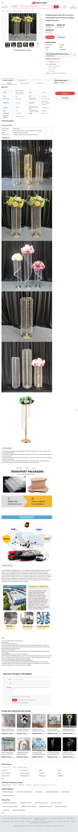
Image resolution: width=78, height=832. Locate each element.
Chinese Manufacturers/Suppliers (25, 818)
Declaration (54, 826)
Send (14, 700)
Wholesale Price (46, 818)
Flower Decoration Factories (41, 802)
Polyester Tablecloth (25, 773)
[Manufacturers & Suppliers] (39, 2)
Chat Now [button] (62, 37)
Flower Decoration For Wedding (10, 806)
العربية (56, 821)
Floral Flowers (6, 810)
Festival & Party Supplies (18, 11)
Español (17, 821)
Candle (59, 773)
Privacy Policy (62, 826)
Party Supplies (39, 792)
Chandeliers (60, 775)
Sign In (47, 73)
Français (28, 821)
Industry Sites (53, 818)
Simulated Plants (6, 775)
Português (22, 821)
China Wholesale (37, 818)
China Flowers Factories (25, 802)
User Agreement (47, 826)
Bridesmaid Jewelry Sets (8, 795)
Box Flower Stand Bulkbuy (19, 810)
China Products (14, 818)
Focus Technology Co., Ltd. (29, 826)
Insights (42, 819)
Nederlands (50, 821)
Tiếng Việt (37, 822)
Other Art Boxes (24, 770)
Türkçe (31, 822)
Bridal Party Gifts (66, 792)
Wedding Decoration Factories (10, 802)
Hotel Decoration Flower (61, 806)
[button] (47, 83)
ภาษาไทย (73, 821)
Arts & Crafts (8, 11)
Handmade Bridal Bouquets (52, 792)
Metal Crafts (4, 770)
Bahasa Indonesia (44, 822)
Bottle (40, 770)
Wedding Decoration (25, 775)
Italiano (40, 821)
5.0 (56, 82)
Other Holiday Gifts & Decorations (24, 792)
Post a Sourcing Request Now (20, 702)
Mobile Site (36, 819)
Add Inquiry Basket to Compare (22, 50)
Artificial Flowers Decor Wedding (28, 806)
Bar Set (59, 770)
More (3, 813)
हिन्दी (68, 821)
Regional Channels (62, 818)
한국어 (60, 821)
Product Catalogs (23, 767)
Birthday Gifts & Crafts (8, 792)
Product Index (70, 818)
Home (3, 11)
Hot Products (6, 818)
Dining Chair (42, 773)
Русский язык (34, 821)
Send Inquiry (50, 37)
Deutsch (45, 821)
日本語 (64, 821)
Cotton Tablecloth (6, 773)
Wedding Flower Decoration (45, 806)
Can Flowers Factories (56, 802)
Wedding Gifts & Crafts (29, 11)
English (12, 821)
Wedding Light (42, 775)
